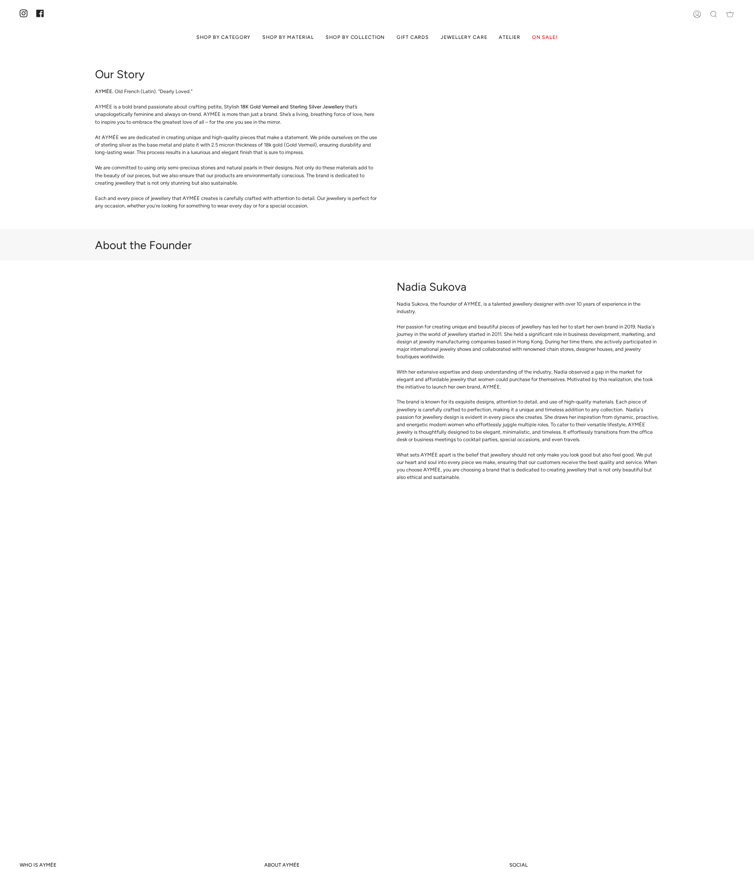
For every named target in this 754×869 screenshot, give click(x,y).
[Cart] (730, 14)
